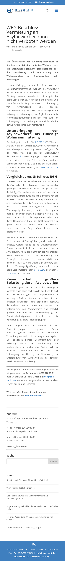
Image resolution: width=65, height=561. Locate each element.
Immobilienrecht (14, 50)
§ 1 (21, 156)
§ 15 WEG (39, 269)
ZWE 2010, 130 (49, 167)
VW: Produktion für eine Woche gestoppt (23, 527)
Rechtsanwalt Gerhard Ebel (24, 46)
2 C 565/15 (40, 142)
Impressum (19, 556)
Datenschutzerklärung (38, 556)
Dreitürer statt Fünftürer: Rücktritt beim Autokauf (27, 480)
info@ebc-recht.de (26, 431)
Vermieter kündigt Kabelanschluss (20, 488)
